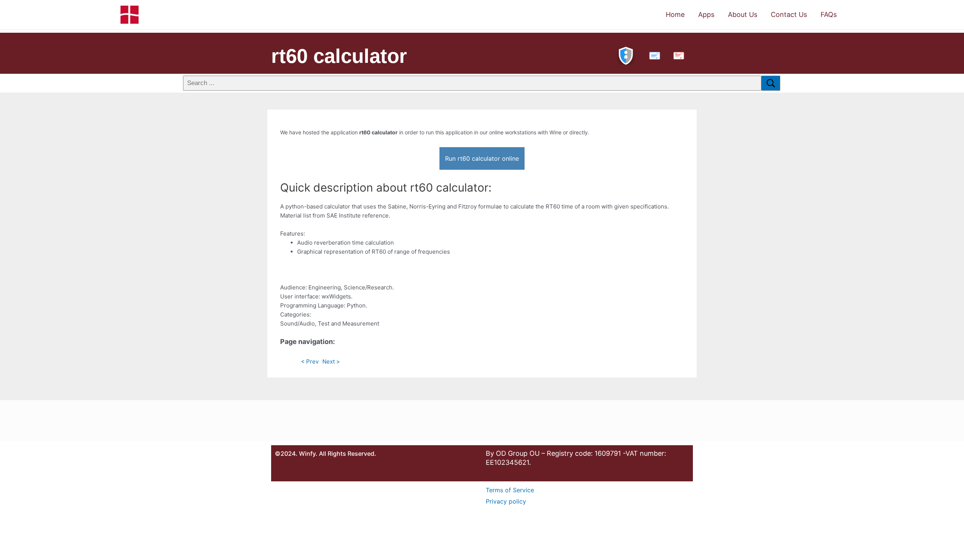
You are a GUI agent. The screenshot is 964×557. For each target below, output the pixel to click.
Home (675, 14)
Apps (706, 14)
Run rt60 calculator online (482, 158)
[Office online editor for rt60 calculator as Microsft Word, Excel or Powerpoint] (653, 54)
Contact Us (789, 14)
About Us (742, 14)
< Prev (310, 361)
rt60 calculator (339, 56)
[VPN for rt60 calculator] (626, 54)
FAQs (829, 14)
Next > (331, 361)
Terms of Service (510, 490)
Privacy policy (506, 501)
